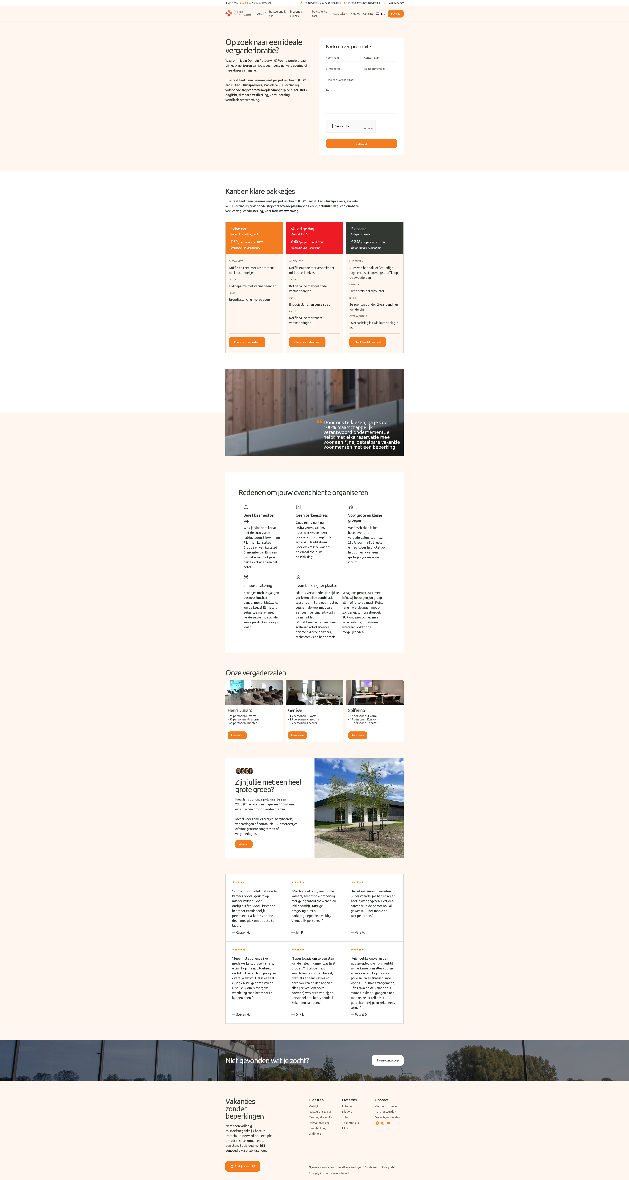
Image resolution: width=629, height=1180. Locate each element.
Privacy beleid (389, 1167)
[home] (240, 13)
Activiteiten (340, 13)
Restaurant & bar (277, 14)
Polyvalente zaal (319, 14)
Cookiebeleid (371, 1167)
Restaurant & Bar (320, 1111)
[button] (380, 13)
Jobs (345, 1117)
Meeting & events (296, 14)
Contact (368, 13)
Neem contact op (388, 1060)
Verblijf (261, 13)
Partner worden (385, 1111)
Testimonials (350, 1122)
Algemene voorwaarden (321, 1167)
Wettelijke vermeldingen (349, 1167)
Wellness (315, 1133)
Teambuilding (317, 1128)
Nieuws (355, 13)
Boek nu (395, 13)
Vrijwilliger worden (387, 1117)
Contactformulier (386, 1106)
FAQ (345, 1128)
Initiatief (347, 1106)
